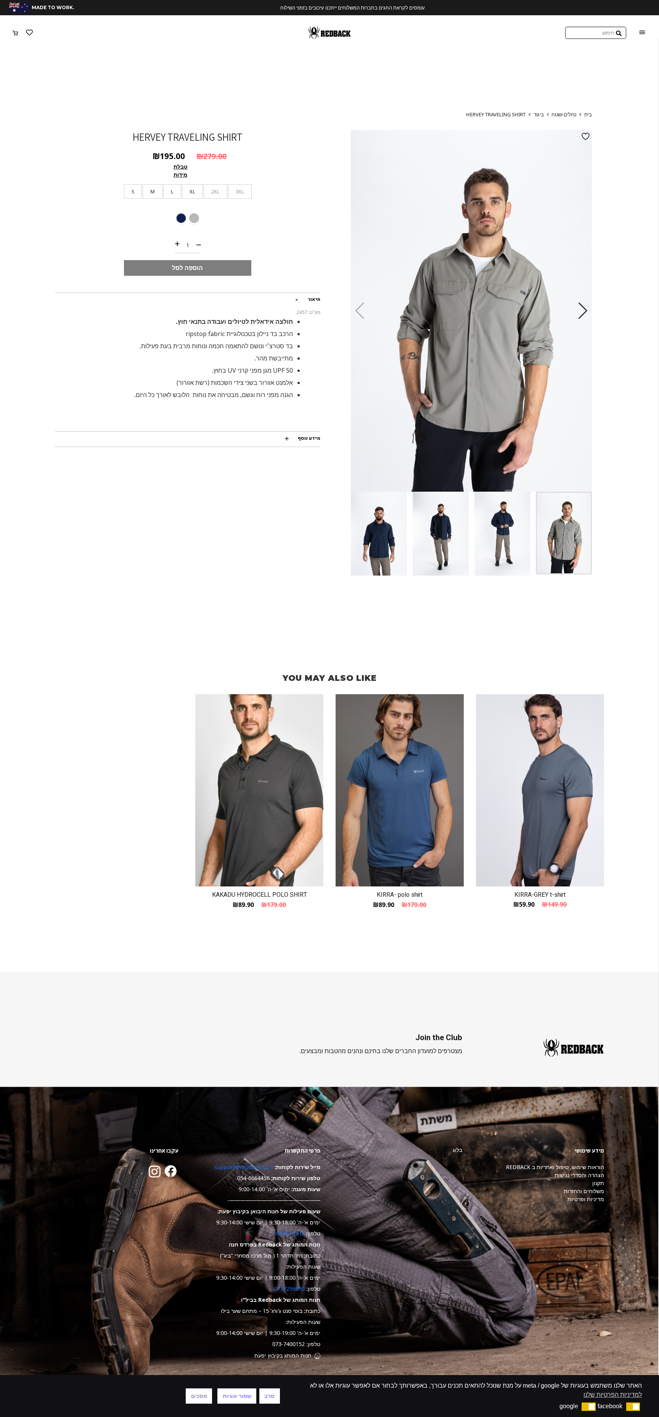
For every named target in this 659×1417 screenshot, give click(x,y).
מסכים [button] (199, 1396)
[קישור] (329, 32)
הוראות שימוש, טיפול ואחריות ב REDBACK (555, 1167)
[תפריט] (642, 32)
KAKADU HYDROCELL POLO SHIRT (259, 894)
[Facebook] (170, 1171)
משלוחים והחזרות (584, 1191)
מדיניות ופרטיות (585, 1199)
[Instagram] (154, 1171)
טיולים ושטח (563, 114)
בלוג (457, 1149)
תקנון (598, 1183)
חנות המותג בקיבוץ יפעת (282, 1355)
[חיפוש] (619, 32)
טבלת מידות (181, 170)
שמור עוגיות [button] (237, 1396)
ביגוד (539, 114)
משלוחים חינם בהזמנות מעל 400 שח (330, 7)
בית (588, 114)
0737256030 (289, 1288)
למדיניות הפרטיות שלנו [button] (612, 1394)
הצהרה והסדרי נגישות (579, 1175)
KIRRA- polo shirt (400, 894)
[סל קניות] (15, 32)
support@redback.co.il (243, 1167)
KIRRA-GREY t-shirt (540, 894)
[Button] (29, 33)
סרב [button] (269, 1396)
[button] (583, 310)
